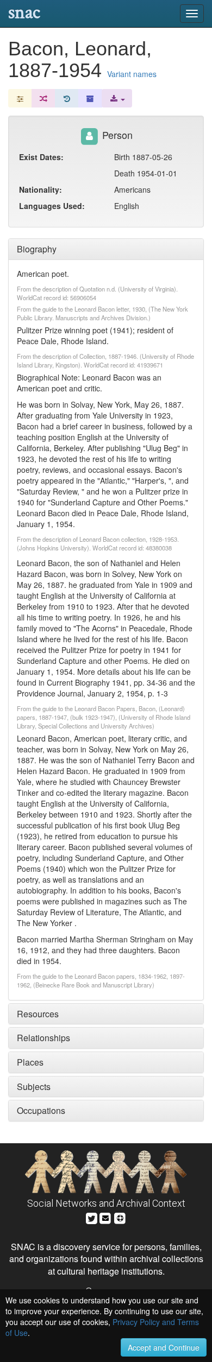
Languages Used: (52, 205)
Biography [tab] (37, 249)
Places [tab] (30, 1062)
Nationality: (40, 189)
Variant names (132, 73)
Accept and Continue (163, 1347)
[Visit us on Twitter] (91, 1216)
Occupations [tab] (41, 1110)
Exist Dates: (41, 156)
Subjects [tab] (34, 1086)
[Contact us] (105, 1216)
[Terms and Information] (120, 1216)
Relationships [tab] (43, 1037)
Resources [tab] (38, 1014)
